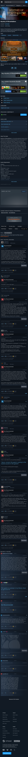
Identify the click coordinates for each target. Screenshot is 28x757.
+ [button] (20, 35)
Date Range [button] (3, 228)
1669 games (6, 331)
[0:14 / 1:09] (14, 48)
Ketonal (5, 330)
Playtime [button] (10, 228)
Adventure (3, 35)
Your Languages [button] (7, 232)
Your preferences (12, 212)
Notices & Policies (6, 733)
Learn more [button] (23, 114)
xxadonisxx (6, 241)
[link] (16, 91)
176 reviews (12, 364)
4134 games (6, 428)
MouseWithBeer (7, 486)
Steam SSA (5, 717)
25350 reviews (12, 243)
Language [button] (19, 226)
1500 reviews (6, 277)
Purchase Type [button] (12, 226)
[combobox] (14, 2)
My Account (15, 735)
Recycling (15, 721)
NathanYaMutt (7, 275)
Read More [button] (24, 265)
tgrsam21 (6, 516)
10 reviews (6, 398)
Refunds (4, 737)
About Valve (15, 714)
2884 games (6, 487)
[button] (3, 5)
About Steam (5, 714)
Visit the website (4, 126)
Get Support (15, 733)
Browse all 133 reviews (14, 699)
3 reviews (5, 296)
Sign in (2, 64)
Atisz (5, 362)
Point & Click (15, 35)
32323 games (6, 243)
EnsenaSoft (7, 23)
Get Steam (15, 728)
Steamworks (5, 719)
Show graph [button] (23, 228)
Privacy (4, 728)
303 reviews (12, 428)
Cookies (4, 735)
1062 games (6, 364)
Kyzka (5, 451)
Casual (9, 35)
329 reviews (12, 331)
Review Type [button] (3, 226)
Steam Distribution (6, 721)
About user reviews (4, 212)
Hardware (15, 719)
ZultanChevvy (7, 397)
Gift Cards (5, 723)
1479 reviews (12, 487)
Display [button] (16, 228)
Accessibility (5, 730)
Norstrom (6, 427)
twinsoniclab (6, 295)
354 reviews (6, 452)
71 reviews (5, 518)
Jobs (14, 717)
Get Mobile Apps (7, 753)
